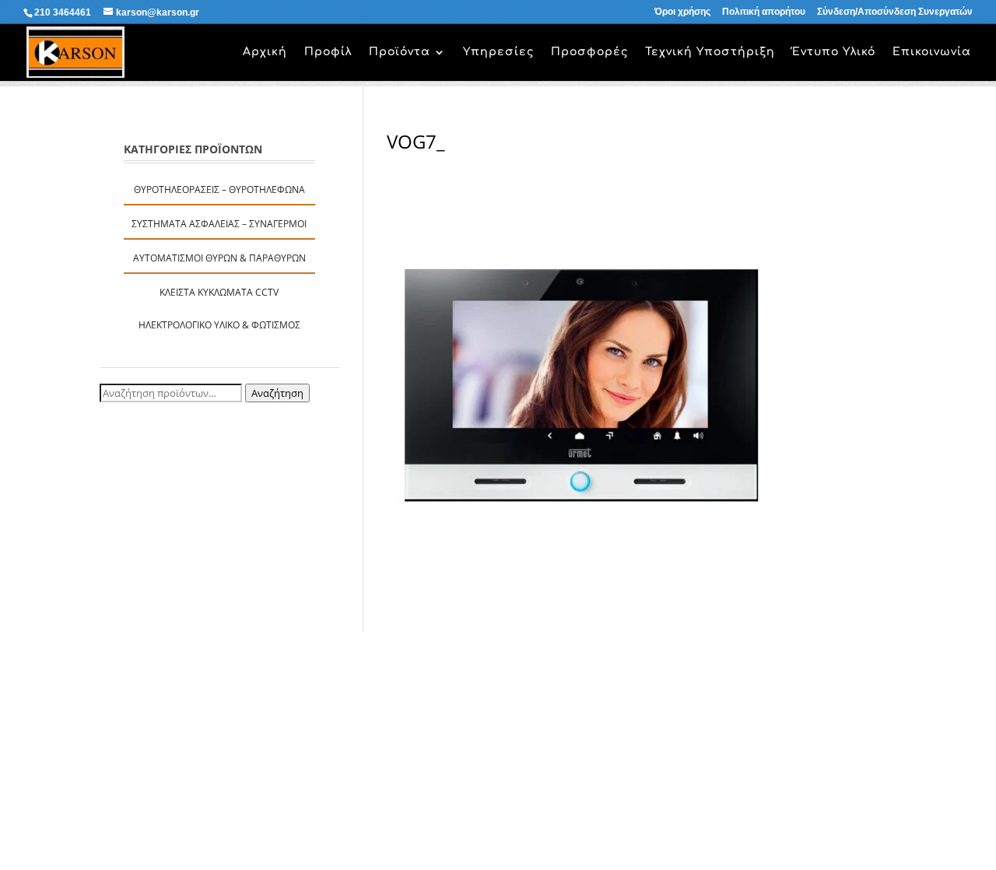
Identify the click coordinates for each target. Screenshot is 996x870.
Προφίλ (328, 52)
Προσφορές (589, 52)
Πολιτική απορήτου (763, 12)
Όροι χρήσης (682, 12)
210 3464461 (62, 12)
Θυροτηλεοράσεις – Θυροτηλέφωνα (219, 189)
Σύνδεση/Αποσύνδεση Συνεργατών (895, 12)
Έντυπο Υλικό (833, 52)
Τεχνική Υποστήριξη (710, 52)
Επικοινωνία (932, 52)
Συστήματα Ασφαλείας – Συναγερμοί (219, 223)
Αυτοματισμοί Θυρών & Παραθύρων (219, 258)
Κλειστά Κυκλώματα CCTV (219, 292)
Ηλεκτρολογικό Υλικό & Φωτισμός (219, 325)
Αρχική (265, 52)
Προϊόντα (399, 52)
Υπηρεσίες (498, 52)
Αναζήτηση (277, 393)
